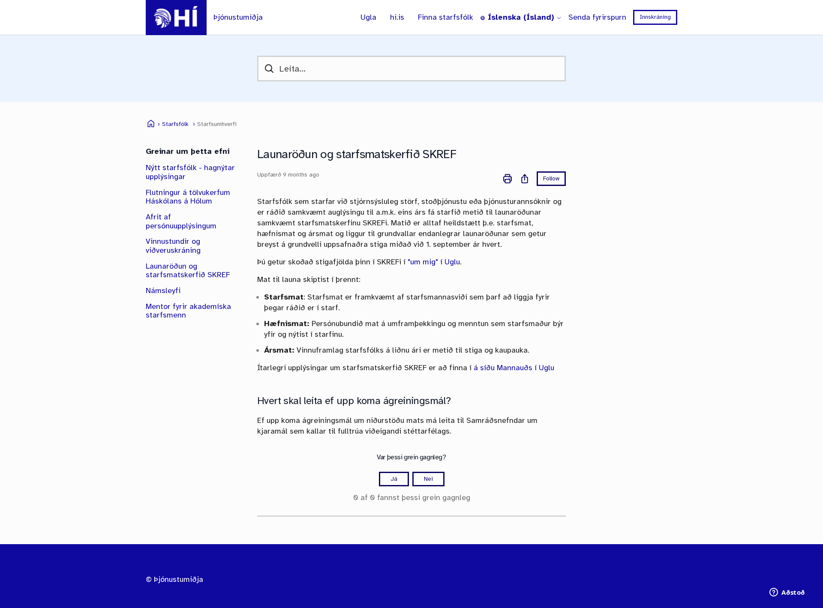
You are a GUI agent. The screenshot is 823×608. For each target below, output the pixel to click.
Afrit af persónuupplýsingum (181, 221)
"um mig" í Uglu (434, 262)
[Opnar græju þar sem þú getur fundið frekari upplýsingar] (787, 593)
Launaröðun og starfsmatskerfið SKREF (188, 270)
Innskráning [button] (655, 17)
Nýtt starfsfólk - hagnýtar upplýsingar (190, 172)
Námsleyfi (163, 290)
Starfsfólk (175, 124)
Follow (551, 178)
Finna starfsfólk (445, 17)
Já (393, 478)
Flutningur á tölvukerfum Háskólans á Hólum (188, 197)
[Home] (176, 17)
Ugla (368, 17)
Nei (428, 478)
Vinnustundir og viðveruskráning (173, 246)
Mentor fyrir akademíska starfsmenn (188, 311)
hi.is (397, 17)
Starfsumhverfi (217, 124)
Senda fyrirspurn (597, 17)
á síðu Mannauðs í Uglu (514, 367)
